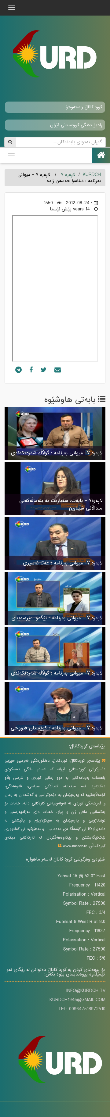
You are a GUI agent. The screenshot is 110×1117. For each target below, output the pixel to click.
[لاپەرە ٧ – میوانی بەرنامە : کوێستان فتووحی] (55, 709)
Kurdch (92, 174)
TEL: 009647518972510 (81, 1009)
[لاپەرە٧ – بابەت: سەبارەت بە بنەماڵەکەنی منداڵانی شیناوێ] (55, 488)
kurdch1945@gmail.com (77, 1000)
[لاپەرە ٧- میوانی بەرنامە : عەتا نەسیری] (55, 544)
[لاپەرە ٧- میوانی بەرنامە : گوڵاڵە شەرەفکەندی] (55, 434)
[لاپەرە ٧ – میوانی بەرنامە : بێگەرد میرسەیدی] (55, 599)
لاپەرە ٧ (68, 174)
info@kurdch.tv (85, 990)
